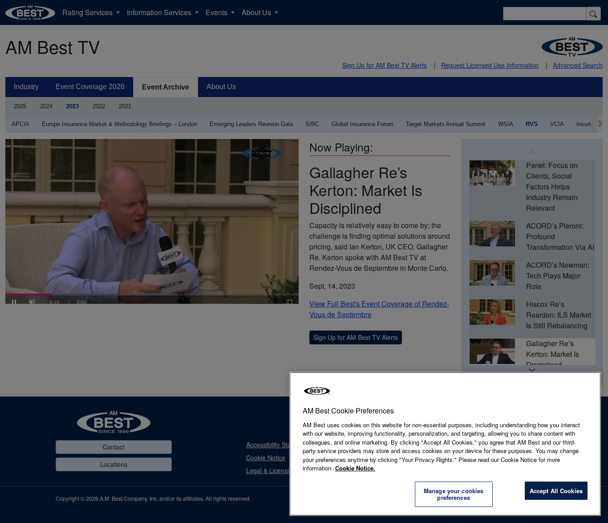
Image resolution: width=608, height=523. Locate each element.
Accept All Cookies (556, 490)
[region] (445, 444)
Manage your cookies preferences (453, 494)
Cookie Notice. (355, 468)
